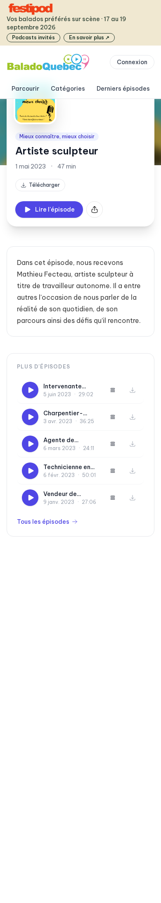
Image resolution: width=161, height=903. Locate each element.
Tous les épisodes (43, 521)
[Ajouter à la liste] (112, 390)
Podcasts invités (33, 37)
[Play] (30, 390)
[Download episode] (132, 390)
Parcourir (25, 88)
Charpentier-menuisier (63, 413)
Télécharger (44, 185)
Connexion (132, 62)
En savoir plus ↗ (89, 37)
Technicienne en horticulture (66, 467)
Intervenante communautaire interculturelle (66, 386)
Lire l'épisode (55, 209)
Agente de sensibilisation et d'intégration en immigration (68, 440)
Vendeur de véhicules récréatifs (60, 494)
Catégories (68, 88)
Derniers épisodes (123, 88)
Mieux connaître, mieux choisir (57, 136)
